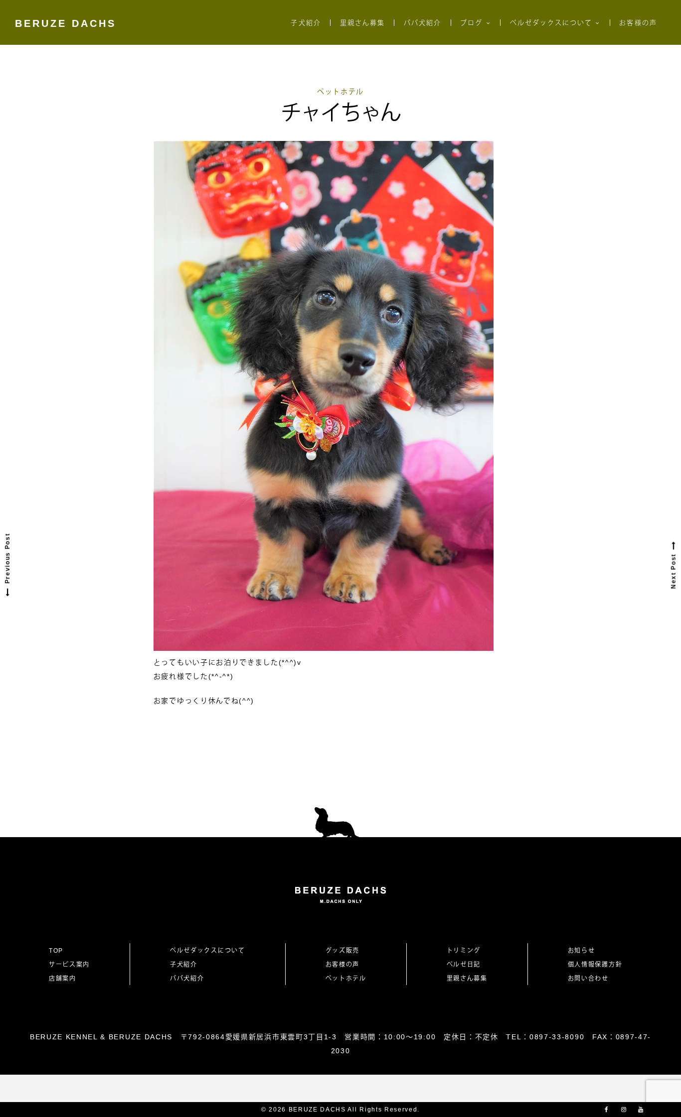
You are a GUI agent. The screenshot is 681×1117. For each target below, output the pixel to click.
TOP (56, 950)
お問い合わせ (592, 978)
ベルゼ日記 (464, 964)
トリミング (464, 950)
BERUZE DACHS (65, 23)
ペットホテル (340, 92)
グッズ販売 (342, 950)
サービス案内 (69, 964)
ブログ (471, 22)
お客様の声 (638, 22)
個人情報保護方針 (595, 964)
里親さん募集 (362, 22)
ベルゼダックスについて (551, 22)
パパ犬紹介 (422, 22)
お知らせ (581, 950)
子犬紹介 (306, 22)
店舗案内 (62, 978)
